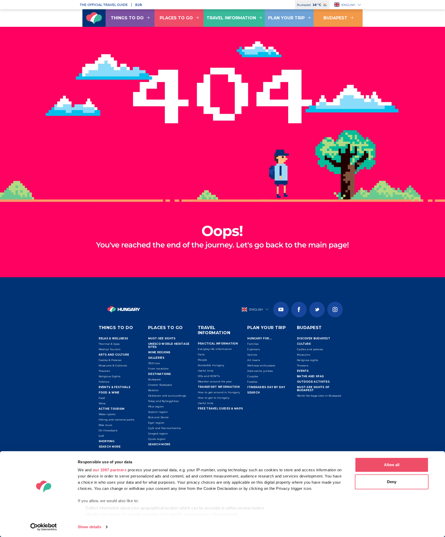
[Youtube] (281, 309)
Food (102, 398)
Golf (101, 436)
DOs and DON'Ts (209, 376)
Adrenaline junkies (260, 371)
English (348, 5)
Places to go (176, 17)
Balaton (153, 390)
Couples (252, 376)
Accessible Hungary (211, 365)
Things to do (127, 17)
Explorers (253, 349)
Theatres (104, 371)
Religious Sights (110, 376)
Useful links (205, 370)
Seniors (252, 354)
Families (253, 344)
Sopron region (158, 412)
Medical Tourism (110, 349)
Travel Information (231, 17)
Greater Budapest (160, 385)
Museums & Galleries (113, 365)
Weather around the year (215, 381)
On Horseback (108, 430)
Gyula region (157, 439)
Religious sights (307, 360)
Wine (102, 403)
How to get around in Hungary (219, 392)
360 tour (154, 363)
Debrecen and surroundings (167, 395)
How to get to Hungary (213, 397)
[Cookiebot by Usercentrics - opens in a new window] (43, 527)
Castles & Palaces (110, 360)
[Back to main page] (94, 18)
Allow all (391, 465)
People (202, 360)
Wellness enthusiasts (261, 365)
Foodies (252, 381)
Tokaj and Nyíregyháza (163, 401)
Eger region (156, 422)
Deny (391, 482)
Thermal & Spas (109, 344)
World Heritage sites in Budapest (319, 395)
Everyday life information (215, 349)
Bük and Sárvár (158, 417)
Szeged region (158, 433)
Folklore (104, 381)
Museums (303, 354)
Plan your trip (286, 17)
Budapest (335, 17)
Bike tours (105, 425)
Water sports (107, 414)
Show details (89, 527)
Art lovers (253, 360)
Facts (201, 354)
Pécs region (156, 406)
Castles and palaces (310, 349)
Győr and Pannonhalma (164, 428)
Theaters (302, 365)
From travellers (158, 368)
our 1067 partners (110, 470)
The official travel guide (104, 5)
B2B (138, 5)
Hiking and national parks (116, 419)
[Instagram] (335, 309)
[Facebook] (299, 309)
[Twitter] (317, 309)
